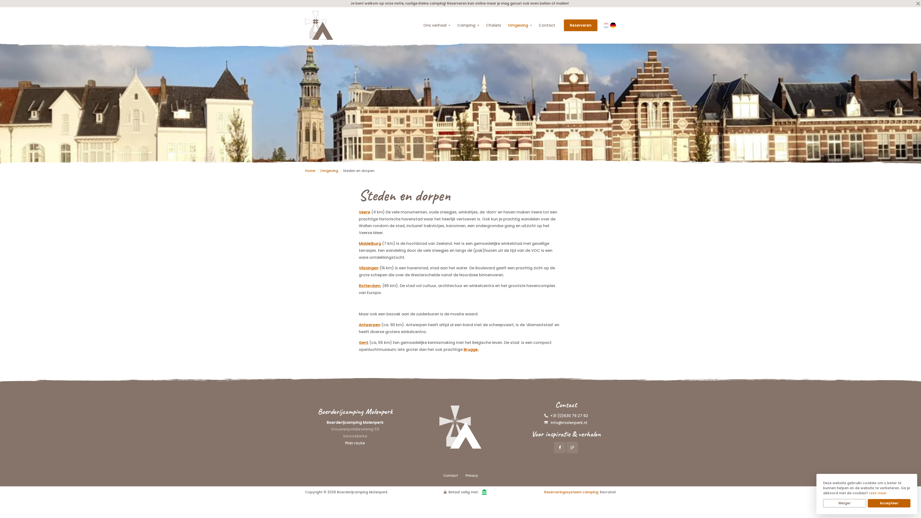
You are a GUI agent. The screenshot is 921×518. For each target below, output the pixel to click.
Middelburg (370, 243)
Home (310, 170)
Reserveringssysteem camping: (571, 492)
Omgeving (518, 25)
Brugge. (471, 349)
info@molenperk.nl (569, 422)
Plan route (355, 443)
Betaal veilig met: (463, 492)
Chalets (493, 25)
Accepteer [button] (889, 503)
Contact (547, 25)
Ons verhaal (435, 25)
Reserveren (580, 25)
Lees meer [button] (878, 493)
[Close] (918, 4)
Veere (364, 212)
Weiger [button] (844, 503)
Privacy (472, 475)
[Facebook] (560, 447)
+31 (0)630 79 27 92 (569, 415)
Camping (466, 25)
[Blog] (572, 447)
